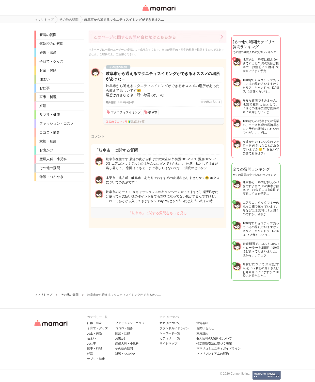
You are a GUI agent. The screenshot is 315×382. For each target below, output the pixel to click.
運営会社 (202, 323)
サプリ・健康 (49, 115)
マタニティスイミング (126, 112)
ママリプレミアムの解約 (212, 353)
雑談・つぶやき (51, 177)
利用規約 (202, 333)
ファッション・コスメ (56, 123)
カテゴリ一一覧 (169, 338)
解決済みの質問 (51, 44)
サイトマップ (168, 343)
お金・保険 (48, 70)
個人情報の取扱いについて (214, 338)
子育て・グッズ (51, 61)
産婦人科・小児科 (53, 159)
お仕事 (44, 88)
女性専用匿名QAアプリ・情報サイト (158, 11)
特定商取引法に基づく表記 (214, 343)
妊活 (42, 106)
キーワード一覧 (169, 333)
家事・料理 (48, 97)
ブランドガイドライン (174, 328)
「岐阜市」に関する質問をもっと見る (157, 213)
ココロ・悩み (49, 132)
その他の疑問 (49, 168)
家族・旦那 (48, 141)
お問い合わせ (205, 328)
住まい (44, 79)
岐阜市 (152, 112)
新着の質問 (48, 35)
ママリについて (169, 323)
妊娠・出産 (48, 52)
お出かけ (46, 150)
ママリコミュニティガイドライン (218, 348)
